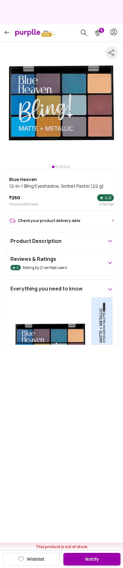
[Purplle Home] (27, 32)
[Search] (84, 33)
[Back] (7, 32)
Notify (92, 559)
